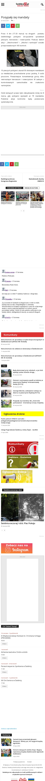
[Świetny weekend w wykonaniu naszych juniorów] (22, 196)
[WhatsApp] (17, 26)
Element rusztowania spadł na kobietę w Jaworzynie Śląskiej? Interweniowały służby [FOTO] (28, 382)
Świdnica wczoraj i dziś (13, 490)
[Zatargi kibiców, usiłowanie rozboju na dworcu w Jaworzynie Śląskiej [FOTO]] (6, 394)
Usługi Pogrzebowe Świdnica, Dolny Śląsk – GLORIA (19, 430)
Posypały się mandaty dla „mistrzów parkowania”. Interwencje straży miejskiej (28, 402)
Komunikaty (10, 334)
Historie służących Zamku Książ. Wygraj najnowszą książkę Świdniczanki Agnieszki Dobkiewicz (28, 752)
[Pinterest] (13, 26)
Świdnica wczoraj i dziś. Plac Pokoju (18, 523)
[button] (41, 4)
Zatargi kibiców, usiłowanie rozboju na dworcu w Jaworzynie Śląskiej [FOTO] (27, 392)
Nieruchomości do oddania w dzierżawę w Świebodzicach (22, 349)
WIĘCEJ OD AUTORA (31, 188)
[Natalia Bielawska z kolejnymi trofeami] (8, 196)
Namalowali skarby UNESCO (36, 180)
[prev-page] (21, 211)
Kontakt (29, 762)
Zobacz (4, 644)
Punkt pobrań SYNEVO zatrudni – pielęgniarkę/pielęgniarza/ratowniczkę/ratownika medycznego (19, 421)
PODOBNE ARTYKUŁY (14, 188)
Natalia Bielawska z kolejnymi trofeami (6, 202)
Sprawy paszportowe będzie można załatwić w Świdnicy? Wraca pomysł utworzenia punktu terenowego (36, 204)
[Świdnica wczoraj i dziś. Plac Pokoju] (22, 507)
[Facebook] (3, 26)
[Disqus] (22, 240)
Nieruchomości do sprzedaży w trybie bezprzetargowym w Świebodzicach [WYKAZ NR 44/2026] (22, 341)
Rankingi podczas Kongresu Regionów (9, 180)
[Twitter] (8, 26)
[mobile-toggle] (3, 4)
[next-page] (24, 211)
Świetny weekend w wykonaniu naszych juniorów (21, 203)
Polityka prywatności (19, 762)
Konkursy (6, 735)
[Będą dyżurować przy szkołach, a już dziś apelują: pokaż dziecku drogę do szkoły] (6, 373)
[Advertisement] (22, 131)
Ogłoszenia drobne (14, 413)
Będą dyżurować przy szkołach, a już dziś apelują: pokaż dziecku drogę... (28, 371)
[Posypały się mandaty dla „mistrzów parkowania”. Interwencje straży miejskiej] (6, 404)
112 (4, 366)
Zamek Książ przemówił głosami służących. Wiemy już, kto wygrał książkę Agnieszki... (27, 741)
